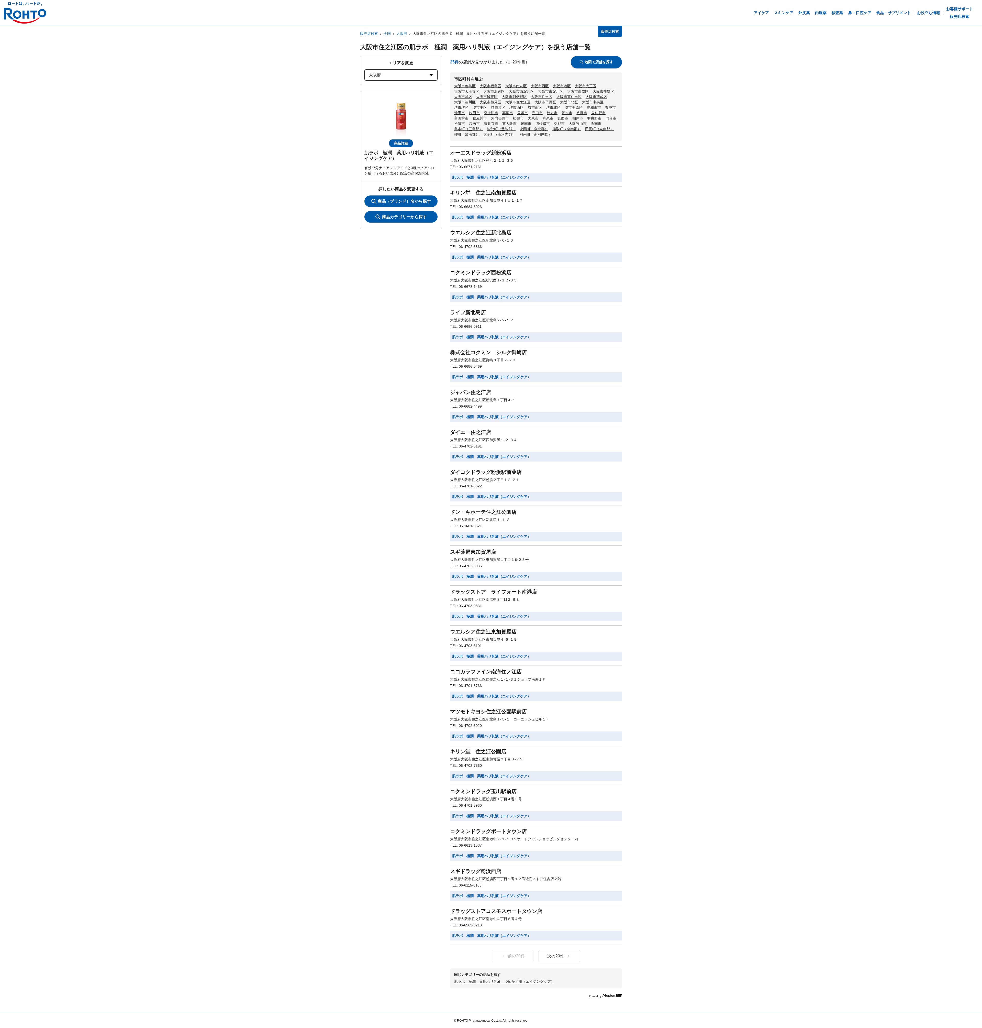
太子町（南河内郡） (499, 134)
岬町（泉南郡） (466, 134)
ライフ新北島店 (468, 312)
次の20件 (555, 956)
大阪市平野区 (545, 102)
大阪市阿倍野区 (514, 97)
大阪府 (401, 33)
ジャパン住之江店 (470, 392)
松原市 (518, 118)
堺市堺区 (461, 107)
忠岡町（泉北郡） (534, 129)
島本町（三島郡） (468, 129)
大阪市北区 (569, 102)
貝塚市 (522, 113)
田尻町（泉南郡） (599, 129)
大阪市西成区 (596, 97)
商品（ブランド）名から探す (404, 201)
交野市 (559, 124)
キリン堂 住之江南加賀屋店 (483, 192)
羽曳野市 (594, 118)
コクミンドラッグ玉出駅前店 (483, 791)
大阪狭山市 (578, 124)
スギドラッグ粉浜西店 (475, 871)
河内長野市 (500, 118)
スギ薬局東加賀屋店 (473, 552)
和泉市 (548, 118)
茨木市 (567, 113)
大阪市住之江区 (517, 102)
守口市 (537, 113)
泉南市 (526, 124)
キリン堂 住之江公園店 (478, 751)
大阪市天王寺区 (466, 91)
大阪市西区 (540, 86)
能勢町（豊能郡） (501, 129)
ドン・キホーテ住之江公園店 (483, 512)
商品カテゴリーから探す (404, 217)
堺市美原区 (574, 107)
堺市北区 (553, 107)
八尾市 (581, 113)
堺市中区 (480, 107)
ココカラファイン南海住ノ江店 (486, 671)
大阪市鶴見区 (490, 102)
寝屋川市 (480, 118)
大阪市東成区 (578, 91)
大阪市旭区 (463, 97)
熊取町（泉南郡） (566, 129)
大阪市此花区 (516, 86)
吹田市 (474, 113)
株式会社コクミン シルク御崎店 (488, 352)
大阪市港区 (562, 86)
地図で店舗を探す (599, 62)
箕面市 (562, 118)
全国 (387, 33)
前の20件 (516, 956)
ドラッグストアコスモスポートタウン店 (496, 911)
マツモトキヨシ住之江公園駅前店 (488, 711)
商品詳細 (401, 143)
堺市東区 (498, 107)
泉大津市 (491, 113)
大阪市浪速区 (494, 91)
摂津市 (459, 124)
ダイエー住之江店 (470, 432)
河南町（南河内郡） (536, 134)
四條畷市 (542, 124)
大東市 (533, 118)
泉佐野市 (598, 113)
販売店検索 (369, 33)
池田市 (459, 113)
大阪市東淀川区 (550, 91)
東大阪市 (509, 124)
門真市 (611, 118)
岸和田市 (594, 107)
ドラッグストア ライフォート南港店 (493, 592)
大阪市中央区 (593, 102)
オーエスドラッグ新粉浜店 (480, 153)
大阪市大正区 (585, 86)
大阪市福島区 (490, 86)
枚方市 (552, 113)
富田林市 (461, 118)
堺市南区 (535, 107)
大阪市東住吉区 (569, 97)
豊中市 (610, 107)
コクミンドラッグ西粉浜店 (480, 272)
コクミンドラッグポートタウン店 (488, 831)
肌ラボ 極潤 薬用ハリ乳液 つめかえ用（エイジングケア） (504, 981)
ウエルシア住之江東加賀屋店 (483, 632)
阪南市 (596, 124)
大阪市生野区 (603, 91)
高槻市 (507, 113)
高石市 (474, 124)
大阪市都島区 (465, 86)
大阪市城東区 (487, 97)
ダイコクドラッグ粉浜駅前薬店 (486, 472)
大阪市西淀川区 (521, 91)
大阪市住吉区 (541, 97)
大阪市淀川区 (465, 102)
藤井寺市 (491, 124)
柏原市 (577, 118)
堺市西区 (516, 107)
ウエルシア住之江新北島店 (480, 232)
